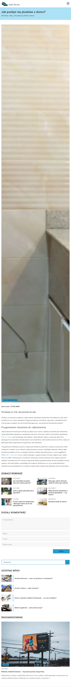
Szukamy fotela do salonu (57, 501)
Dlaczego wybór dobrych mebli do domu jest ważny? (58, 482)
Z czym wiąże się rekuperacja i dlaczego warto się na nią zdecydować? (23, 503)
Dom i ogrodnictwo (10, 400)
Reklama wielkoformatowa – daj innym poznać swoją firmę (22, 672)
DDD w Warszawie (12, 455)
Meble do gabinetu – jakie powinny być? (28, 608)
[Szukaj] (67, 562)
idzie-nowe (5, 406)
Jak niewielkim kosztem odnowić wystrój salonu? (22, 482)
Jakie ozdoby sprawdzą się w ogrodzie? (23, 492)
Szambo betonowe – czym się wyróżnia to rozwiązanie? (33, 578)
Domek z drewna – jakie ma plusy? (26, 588)
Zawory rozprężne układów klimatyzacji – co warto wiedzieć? (35, 598)
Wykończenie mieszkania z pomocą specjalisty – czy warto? (58, 493)
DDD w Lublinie (6, 437)
